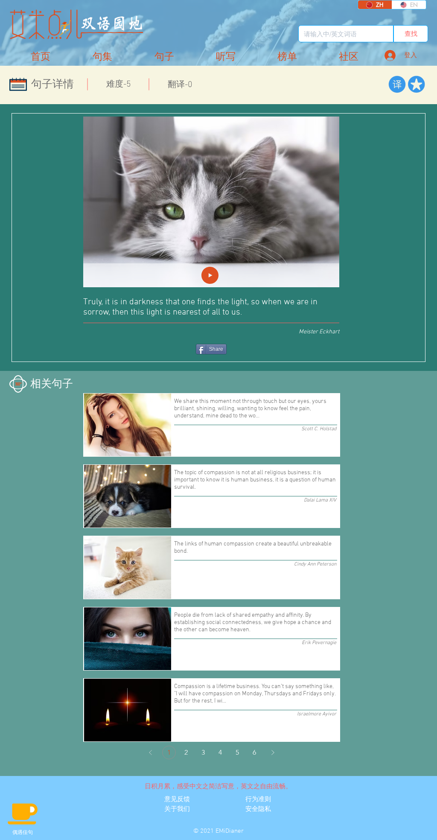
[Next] (272, 752)
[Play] (209, 275)
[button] (348, 57)
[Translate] (397, 84)
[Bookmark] (416, 84)
